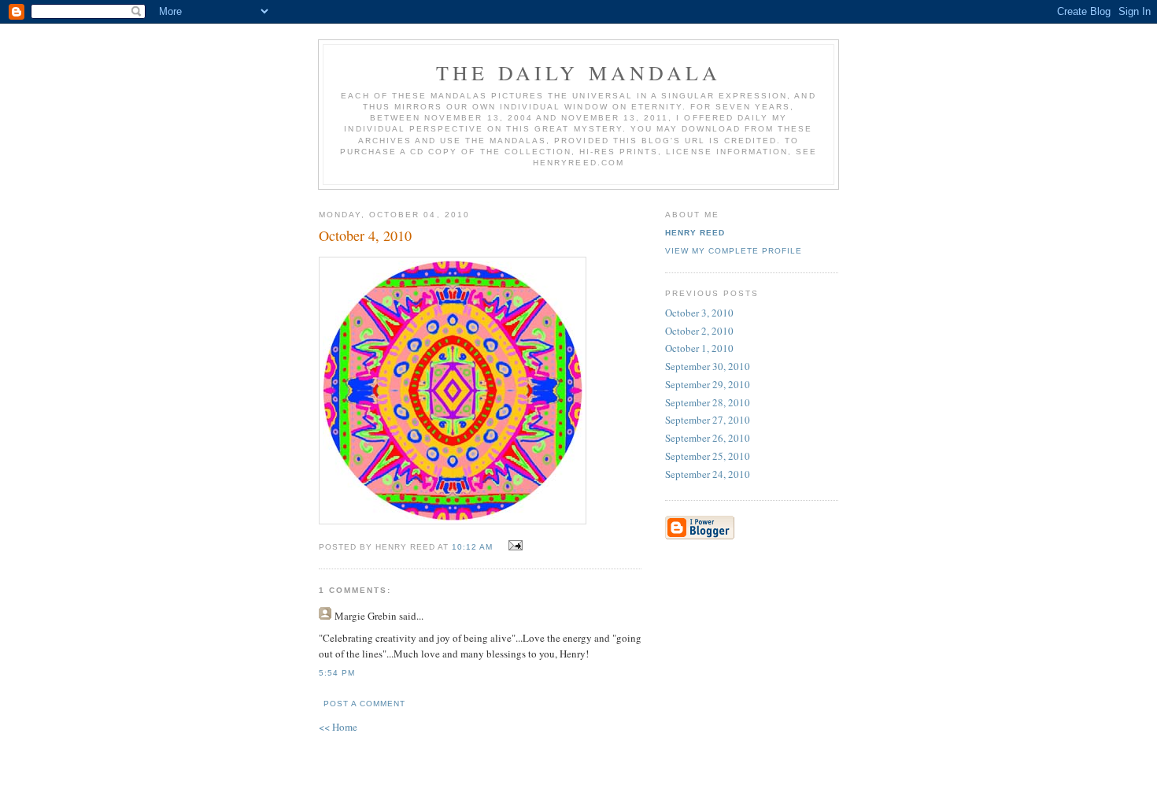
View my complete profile (733, 250)
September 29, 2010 (707, 384)
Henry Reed (695, 232)
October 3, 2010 (699, 313)
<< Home (338, 727)
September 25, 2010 (707, 456)
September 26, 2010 (707, 438)
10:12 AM (472, 547)
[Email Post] (514, 546)
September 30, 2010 (707, 366)
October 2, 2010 (699, 331)
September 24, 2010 (707, 474)
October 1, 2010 (699, 348)
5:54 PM (337, 673)
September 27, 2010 (707, 420)
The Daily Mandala (578, 72)
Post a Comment (364, 703)
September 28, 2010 (707, 402)
